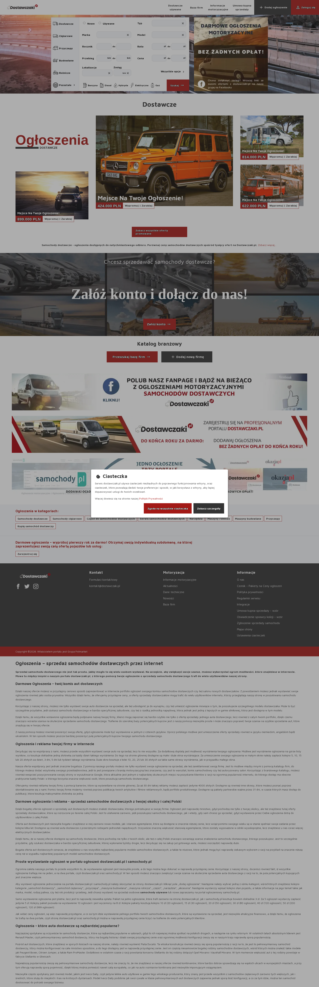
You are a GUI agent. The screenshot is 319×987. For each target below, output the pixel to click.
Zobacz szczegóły (208, 508)
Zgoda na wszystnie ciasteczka (168, 508)
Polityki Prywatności (151, 498)
